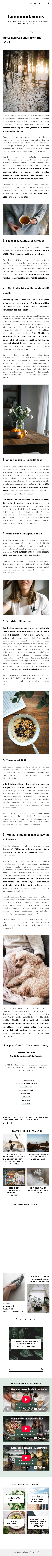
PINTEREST (26, 1097)
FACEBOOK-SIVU (26, 1087)
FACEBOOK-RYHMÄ (26, 1090)
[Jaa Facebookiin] (7, 1123)
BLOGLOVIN (25, 1104)
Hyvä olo (7, 1117)
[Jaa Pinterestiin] (12, 1123)
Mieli (15, 1117)
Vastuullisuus (32, 1120)
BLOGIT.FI (26, 1100)
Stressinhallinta (28, 1117)
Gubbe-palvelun (31, 669)
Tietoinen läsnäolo (13, 1120)
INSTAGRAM (26, 1093)
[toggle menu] (4, 3)
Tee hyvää (44, 1117)
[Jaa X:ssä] (4, 1123)
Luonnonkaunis (26, 16)
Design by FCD (34, 1552)
